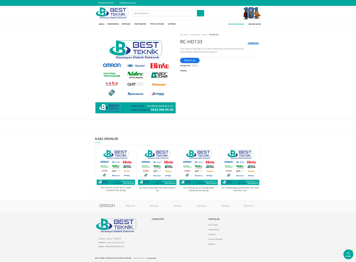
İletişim (211, 244)
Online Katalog (215, 239)
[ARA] (200, 13)
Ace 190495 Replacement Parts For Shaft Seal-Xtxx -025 (240, 189)
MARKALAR (195, 34)
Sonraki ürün (259, 34)
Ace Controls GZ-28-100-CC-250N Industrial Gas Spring (116, 189)
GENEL (204, 34)
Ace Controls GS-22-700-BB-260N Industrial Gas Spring (198, 189)
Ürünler (212, 234)
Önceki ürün (254, 34)
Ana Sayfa (184, 34)
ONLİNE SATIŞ (254, 24)
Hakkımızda (213, 229)
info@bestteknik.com (114, 246)
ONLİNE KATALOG (236, 24)
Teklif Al (190, 60)
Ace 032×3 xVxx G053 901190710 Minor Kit (157, 189)
